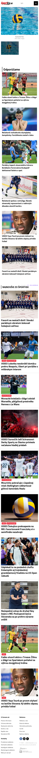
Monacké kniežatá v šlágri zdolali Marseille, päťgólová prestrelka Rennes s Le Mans (18, 401)
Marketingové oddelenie (8, 750)
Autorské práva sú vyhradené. (28, 745)
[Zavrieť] (36, 3)
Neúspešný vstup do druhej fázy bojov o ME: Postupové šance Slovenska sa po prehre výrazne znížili (17, 615)
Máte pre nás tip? (6, 753)
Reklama (22, 717)
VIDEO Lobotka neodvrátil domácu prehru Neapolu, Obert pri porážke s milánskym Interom (19, 366)
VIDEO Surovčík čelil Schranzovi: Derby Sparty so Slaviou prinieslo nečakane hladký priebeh (18, 442)
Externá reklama (24, 723)
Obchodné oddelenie (6, 745)
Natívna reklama (24, 734)
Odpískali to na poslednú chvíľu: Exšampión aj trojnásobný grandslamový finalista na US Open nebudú (19, 571)
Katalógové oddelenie (7, 747)
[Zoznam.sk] (23, 749)
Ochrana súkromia (6, 723)
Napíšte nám (4, 731)
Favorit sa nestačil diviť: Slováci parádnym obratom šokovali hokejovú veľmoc (17, 323)
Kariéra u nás (4, 729)
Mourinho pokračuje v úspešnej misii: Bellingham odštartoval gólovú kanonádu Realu (17, 485)
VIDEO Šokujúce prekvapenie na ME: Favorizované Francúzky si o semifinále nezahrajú (18, 529)
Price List (22, 731)
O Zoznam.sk (5, 717)
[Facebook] (21, 739)
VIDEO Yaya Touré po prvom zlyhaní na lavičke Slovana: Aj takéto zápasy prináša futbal (19, 703)
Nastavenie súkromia (7, 726)
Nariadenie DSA (5, 734)
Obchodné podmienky (26, 726)
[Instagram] (24, 739)
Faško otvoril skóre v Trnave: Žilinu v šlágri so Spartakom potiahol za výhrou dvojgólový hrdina (19, 660)
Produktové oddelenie (7, 742)
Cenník (21, 729)
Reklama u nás (24, 721)
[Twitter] (27, 739)
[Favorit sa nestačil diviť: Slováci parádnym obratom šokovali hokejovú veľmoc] (19, 304)
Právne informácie (6, 721)
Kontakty (4, 738)
